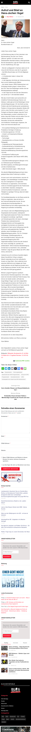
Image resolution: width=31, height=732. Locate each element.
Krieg (3, 719)
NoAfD (12, 719)
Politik (6, 7)
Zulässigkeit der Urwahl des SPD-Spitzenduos (13, 379)
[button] (3, 729)
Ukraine (4, 722)
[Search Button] (29, 2)
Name (3, 436)
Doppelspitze (8, 372)
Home (2, 7)
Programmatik (5, 377)
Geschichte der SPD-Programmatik (11, 374)
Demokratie (12, 716)
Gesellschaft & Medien (7, 706)
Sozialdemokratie (15, 377)
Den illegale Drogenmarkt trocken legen (18, 606)
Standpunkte (4, 710)
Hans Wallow (10, 16)
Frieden (22, 716)
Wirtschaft (4, 703)
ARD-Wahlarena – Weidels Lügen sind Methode (19, 654)
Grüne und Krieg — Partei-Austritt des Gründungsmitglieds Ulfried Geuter (19, 647)
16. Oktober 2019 (20, 16)
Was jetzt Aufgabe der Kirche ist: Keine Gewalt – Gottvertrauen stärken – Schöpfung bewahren (14, 610)
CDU (7, 716)
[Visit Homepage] (15, 2)
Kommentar (5, 416)
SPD (22, 377)
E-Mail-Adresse (5, 443)
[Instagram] (21, 368)
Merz (8, 719)
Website (3, 450)
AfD (3, 716)
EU (18, 716)
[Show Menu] (2, 2)
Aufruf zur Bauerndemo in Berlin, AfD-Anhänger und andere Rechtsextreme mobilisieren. (19, 670)
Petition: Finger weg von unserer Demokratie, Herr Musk (15, 531)
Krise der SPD (25, 374)
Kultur (3, 708)
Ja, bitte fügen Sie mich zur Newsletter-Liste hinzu (16, 465)
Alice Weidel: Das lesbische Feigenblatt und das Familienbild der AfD (19, 661)
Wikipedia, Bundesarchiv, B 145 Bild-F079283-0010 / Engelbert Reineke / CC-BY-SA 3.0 (14, 355)
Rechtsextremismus (20, 719)
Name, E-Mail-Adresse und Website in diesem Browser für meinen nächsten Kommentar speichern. (15, 459)
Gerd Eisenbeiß (5, 609)
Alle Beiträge (4, 699)
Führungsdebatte (17, 372)
